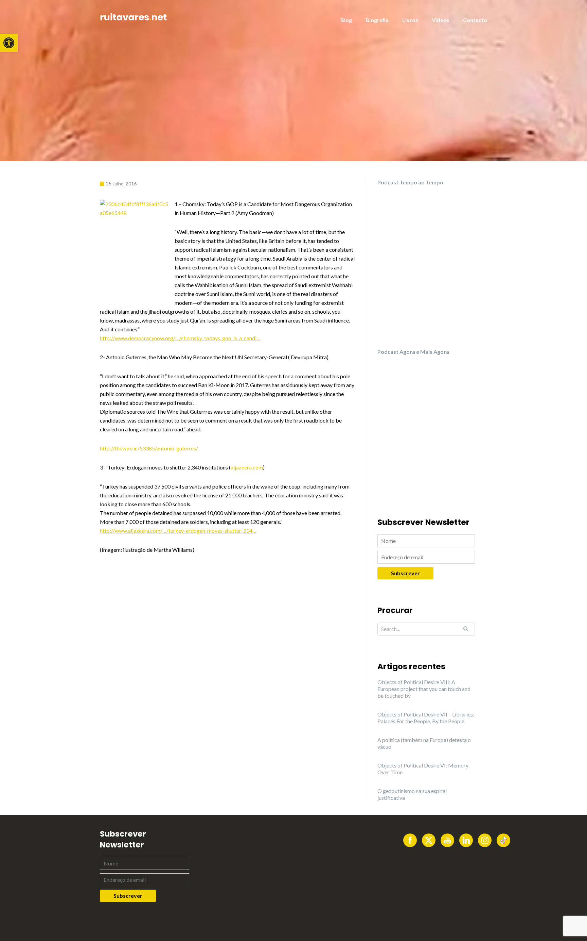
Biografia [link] (377, 20)
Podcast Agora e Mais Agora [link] (413, 351)
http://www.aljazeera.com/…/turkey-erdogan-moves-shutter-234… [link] (178, 530)
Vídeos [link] (440, 20)
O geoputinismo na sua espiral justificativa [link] (412, 794)
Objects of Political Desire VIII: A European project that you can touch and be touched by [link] (423, 689)
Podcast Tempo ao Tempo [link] (410, 182)
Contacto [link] (475, 20)
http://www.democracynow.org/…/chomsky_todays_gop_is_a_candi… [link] (180, 338)
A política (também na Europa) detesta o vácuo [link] (424, 743)
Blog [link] (346, 20)
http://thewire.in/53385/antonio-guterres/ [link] (149, 448)
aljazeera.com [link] (247, 467)
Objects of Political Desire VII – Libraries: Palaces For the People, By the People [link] (425, 717)
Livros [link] (410, 20)
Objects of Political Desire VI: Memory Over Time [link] (422, 768)
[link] (9, 43)
